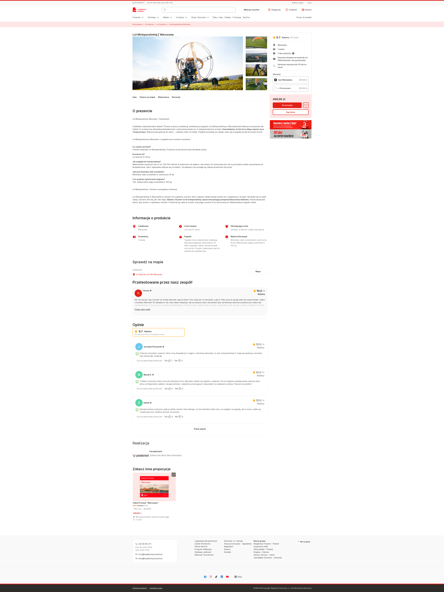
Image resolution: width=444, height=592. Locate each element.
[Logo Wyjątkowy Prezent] (141, 10)
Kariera (227, 549)
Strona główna (137, 24)
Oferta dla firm (201, 546)
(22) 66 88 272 (144, 544)
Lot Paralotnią (161, 24)
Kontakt (227, 552)
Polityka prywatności (140, 588)
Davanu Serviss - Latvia (264, 555)
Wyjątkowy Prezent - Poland (266, 544)
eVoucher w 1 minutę (233, 541)
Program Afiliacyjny (203, 549)
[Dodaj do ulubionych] (306, 105)
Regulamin (228, 546)
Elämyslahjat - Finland (263, 549)
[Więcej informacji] (293, 53)
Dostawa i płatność (203, 552)
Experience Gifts (261, 546)
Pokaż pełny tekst (142, 309)
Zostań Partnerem (202, 544)
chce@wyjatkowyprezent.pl (150, 554)
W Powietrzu (149, 24)
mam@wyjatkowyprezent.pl (150, 558)
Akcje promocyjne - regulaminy (238, 544)
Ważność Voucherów (204, 555)
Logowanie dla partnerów (206, 541)
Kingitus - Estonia (261, 552)
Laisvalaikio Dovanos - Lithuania (268, 557)
